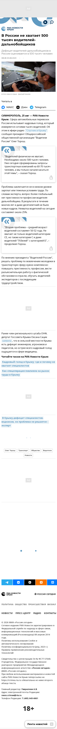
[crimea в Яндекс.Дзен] (29, 582)
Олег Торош (10, 450)
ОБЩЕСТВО (21, 604)
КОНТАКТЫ (50, 613)
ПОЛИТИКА (7, 604)
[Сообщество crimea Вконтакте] (18, 582)
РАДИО (37, 613)
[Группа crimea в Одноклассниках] (41, 582)
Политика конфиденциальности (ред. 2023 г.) (24, 647)
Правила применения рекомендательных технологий (22, 651)
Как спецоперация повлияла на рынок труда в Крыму (25, 373)
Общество (35, 450)
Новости (28, 455)
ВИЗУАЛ (51, 604)
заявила (6, 341)
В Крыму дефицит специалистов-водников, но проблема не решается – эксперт (25, 422)
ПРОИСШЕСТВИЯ (37, 604)
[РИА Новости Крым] (12, 28)
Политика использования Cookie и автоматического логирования (19, 642)
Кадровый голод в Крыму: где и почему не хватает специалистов (28, 364)
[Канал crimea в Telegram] (7, 582)
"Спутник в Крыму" (36, 130)
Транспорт (23, 450)
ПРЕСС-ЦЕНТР (22, 613)
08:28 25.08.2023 (8, 58)
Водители (47, 450)
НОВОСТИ (7, 613)
